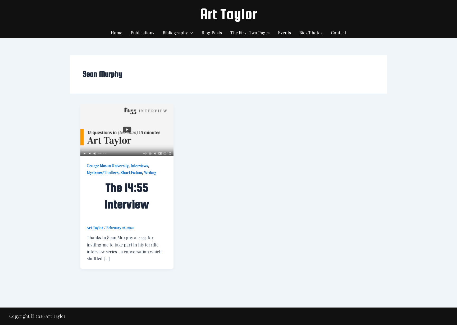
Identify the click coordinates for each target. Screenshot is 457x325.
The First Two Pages (249, 32)
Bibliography (175, 32)
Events (284, 32)
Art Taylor (228, 13)
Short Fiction (131, 172)
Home (116, 32)
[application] (190, 33)
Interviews (139, 165)
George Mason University (108, 165)
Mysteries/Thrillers (102, 172)
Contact (338, 32)
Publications (142, 32)
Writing (150, 172)
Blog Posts (212, 32)
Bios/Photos (310, 32)
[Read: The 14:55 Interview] (126, 129)
